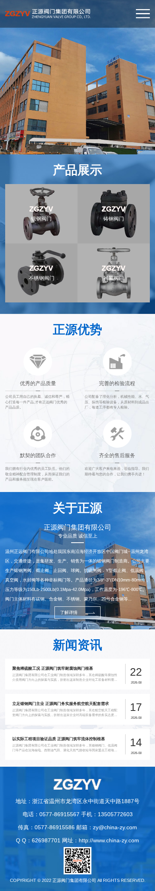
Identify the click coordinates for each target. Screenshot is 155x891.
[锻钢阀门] (41, 187)
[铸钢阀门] (114, 187)
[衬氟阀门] (114, 246)
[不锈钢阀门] (41, 246)
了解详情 (69, 612)
